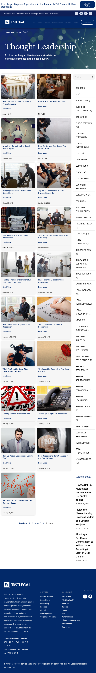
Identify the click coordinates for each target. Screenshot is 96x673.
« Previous (22, 523)
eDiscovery (81, 195)
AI (77, 94)
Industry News (83, 250)
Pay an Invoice (67, 617)
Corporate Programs (48, 617)
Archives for (16, 32)
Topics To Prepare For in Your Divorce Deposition (51, 191)
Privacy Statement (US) (71, 620)
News (78, 320)
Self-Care (81, 426)
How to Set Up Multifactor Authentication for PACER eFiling (84, 492)
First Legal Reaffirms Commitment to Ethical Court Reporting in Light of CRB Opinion (84, 545)
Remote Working (84, 416)
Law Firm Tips (82, 283)
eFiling (79, 201)
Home (7, 32)
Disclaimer (66, 627)
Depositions (82, 166)
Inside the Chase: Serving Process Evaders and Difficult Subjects (85, 517)
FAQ (63, 613)
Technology (82, 443)
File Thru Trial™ (84, 223)
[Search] (91, 77)
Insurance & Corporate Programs (82, 264)
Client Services (84, 123)
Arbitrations (82, 100)
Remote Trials (83, 406)
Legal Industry (83, 290)
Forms (64, 610)
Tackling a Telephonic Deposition (52, 413)
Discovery (81, 178)
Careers (80, 117)
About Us (80, 88)
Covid (78, 153)
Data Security (83, 159)
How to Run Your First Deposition (52, 101)
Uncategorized (83, 459)
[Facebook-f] (90, 597)
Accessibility (67, 624)
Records (43, 607)
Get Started (66, 597)
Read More (6, 109)
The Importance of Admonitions (16, 413)
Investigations (83, 273)
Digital (79, 172)
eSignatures (82, 217)
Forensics (81, 233)
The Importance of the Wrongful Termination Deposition (16, 280)
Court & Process (46, 597)
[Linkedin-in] (85, 597)
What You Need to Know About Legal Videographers (15, 370)
